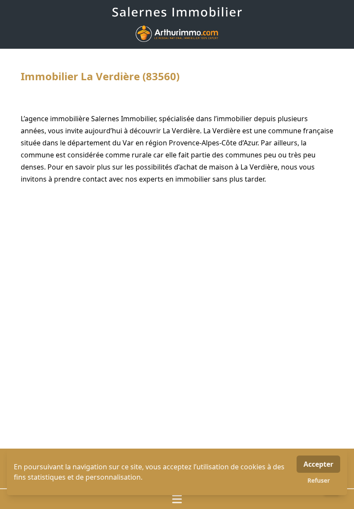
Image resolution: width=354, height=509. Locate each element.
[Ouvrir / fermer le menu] (177, 499)
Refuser (318, 480)
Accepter (318, 464)
